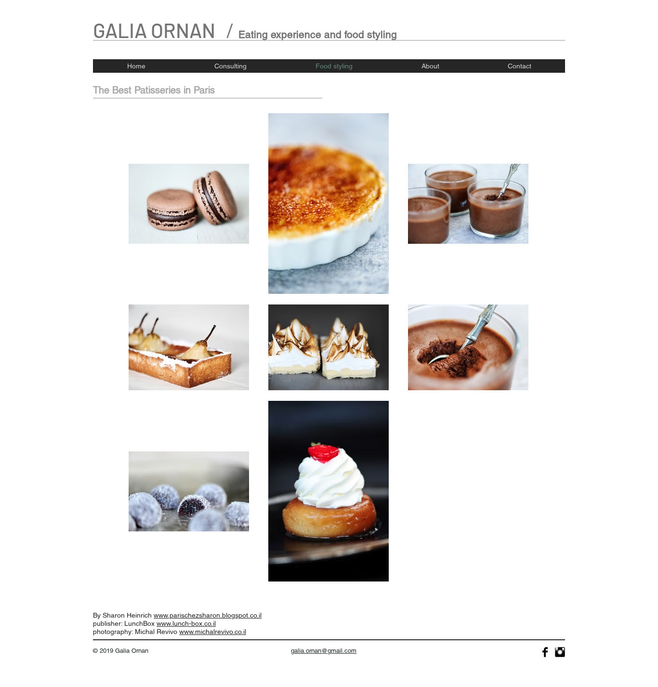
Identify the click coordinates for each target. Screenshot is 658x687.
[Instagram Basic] (560, 652)
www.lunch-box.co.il (186, 623)
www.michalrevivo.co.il (212, 631)
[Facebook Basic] (545, 652)
